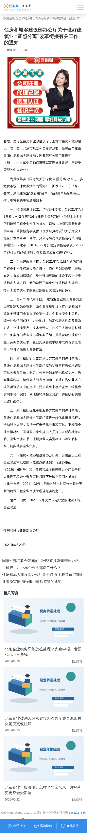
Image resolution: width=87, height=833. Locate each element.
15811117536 (77, 812)
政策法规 (9, 18)
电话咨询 (19, 825)
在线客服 (73, 825)
